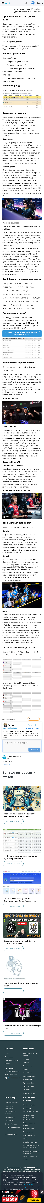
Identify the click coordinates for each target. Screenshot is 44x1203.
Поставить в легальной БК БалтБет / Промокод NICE (22, 333)
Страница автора (32, 728)
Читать (30, 725)
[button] (34, 719)
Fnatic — (6, 291)
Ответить (6, 764)
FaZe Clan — (8, 301)
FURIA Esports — (10, 287)
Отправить (34, 750)
